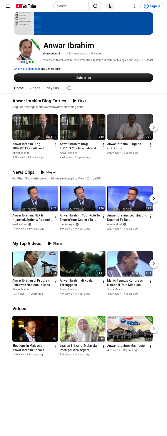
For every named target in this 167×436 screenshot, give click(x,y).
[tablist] (83, 88)
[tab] (19, 88)
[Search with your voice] (110, 6)
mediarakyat (19, 224)
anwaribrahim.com (28, 68)
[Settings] (134, 6)
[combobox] (72, 6)
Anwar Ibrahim (21, 153)
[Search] (95, 6)
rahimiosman (115, 148)
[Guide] (7, 6)
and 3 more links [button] (51, 68)
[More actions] (56, 145)
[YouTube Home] (25, 6)
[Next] (153, 127)
